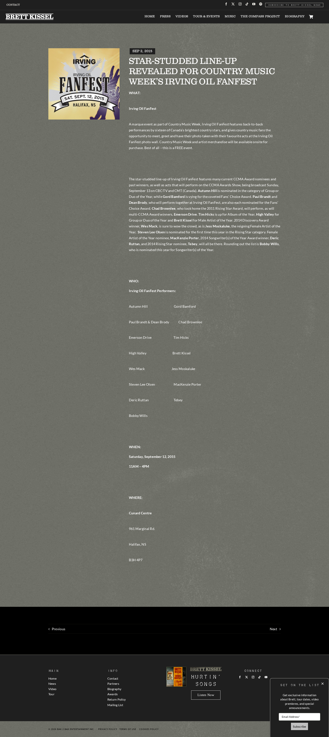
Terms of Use (127, 729)
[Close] (322, 683)
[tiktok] (246, 4)
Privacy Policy (107, 729)
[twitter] (233, 4)
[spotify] (260, 4)
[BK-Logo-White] (29, 15)
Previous (58, 629)
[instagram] (240, 4)
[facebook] (226, 4)
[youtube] (253, 4)
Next (273, 629)
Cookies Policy (149, 729)
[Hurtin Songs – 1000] (176, 669)
